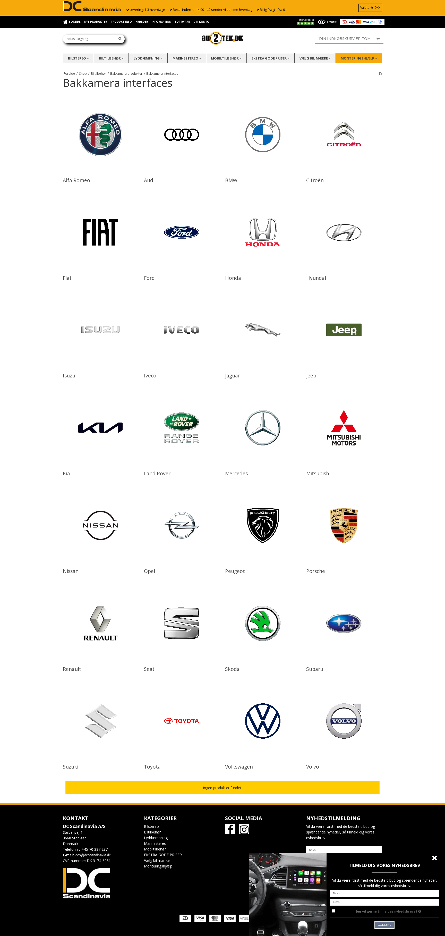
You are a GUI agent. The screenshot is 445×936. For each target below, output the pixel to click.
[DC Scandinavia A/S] (222, 38)
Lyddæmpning (147, 58)
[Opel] (181, 525)
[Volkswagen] (263, 721)
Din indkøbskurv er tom (345, 38)
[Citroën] (344, 134)
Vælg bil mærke (314, 58)
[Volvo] (344, 721)
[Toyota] (181, 721)
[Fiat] (100, 232)
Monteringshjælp (358, 58)
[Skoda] (263, 623)
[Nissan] (100, 525)
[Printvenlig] (380, 73)
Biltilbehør (110, 58)
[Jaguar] (263, 330)
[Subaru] (344, 623)
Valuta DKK (370, 7)
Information (161, 21)
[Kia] (100, 428)
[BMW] (263, 134)
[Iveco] (181, 330)
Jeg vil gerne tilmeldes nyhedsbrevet (397, 910)
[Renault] (100, 623)
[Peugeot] (263, 525)
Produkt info (121, 21)
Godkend (384, 924)
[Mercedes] (263, 428)
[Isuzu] (100, 330)
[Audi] (181, 134)
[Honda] (263, 232)
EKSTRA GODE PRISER (269, 58)
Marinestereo (186, 58)
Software (182, 21)
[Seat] (181, 623)
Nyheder (141, 21)
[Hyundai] (344, 232)
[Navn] (344, 849)
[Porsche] (344, 525)
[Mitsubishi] (344, 428)
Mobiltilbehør (225, 58)
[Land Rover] (181, 428)
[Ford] (181, 232)
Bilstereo (77, 58)
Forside (75, 21)
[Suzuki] (100, 721)
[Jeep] (344, 330)
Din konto (201, 21)
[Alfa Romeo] (100, 134)
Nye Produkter (95, 21)
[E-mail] (384, 901)
